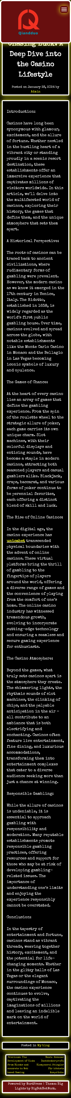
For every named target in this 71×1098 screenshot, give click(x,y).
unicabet (16, 541)
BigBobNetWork (43, 1088)
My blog (43, 1045)
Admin (35, 91)
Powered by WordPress (25, 1084)
